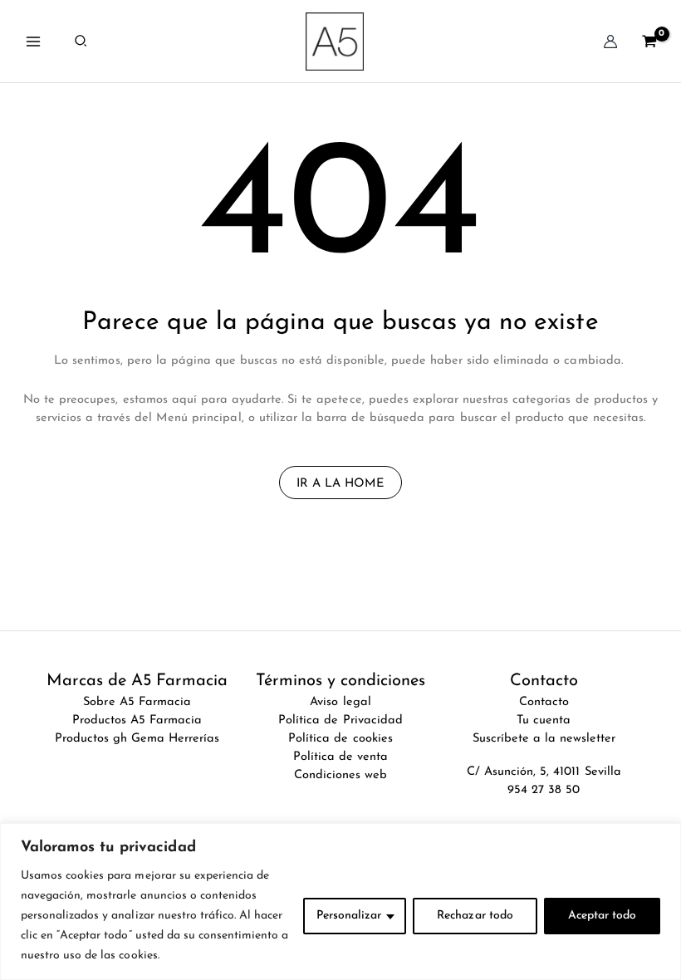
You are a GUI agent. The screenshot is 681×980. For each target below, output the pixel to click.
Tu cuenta (544, 720)
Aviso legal (340, 702)
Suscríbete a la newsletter (544, 739)
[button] (81, 41)
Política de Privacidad (340, 720)
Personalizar (348, 915)
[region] (340, 901)
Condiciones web (340, 775)
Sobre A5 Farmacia (136, 702)
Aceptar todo (602, 915)
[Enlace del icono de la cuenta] (610, 41)
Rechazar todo (474, 915)
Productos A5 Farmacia (137, 720)
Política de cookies (340, 739)
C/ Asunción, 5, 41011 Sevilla (544, 772)
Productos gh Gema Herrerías (137, 739)
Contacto (544, 702)
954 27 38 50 (543, 790)
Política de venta (340, 757)
